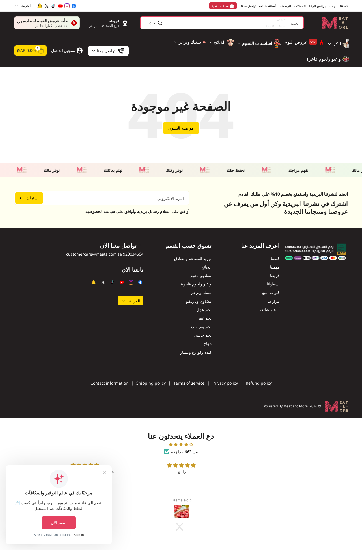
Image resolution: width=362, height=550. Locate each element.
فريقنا (275, 275)
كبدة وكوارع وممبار (196, 352)
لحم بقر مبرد (201, 326)
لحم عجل (204, 309)
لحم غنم (205, 318)
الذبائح (206, 267)
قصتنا (275, 258)
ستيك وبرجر (201, 292)
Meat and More (295, 406)
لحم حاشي (203, 335)
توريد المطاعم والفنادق (193, 258)
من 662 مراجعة (184, 451)
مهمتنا (275, 267)
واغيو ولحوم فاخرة (196, 284)
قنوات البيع (271, 292)
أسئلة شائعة (269, 309)
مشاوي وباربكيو (199, 301)
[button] (30, 50)
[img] (181, 444)
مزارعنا (274, 301)
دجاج (208, 343)
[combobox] (222, 22)
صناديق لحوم (201, 275)
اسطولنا (273, 284)
